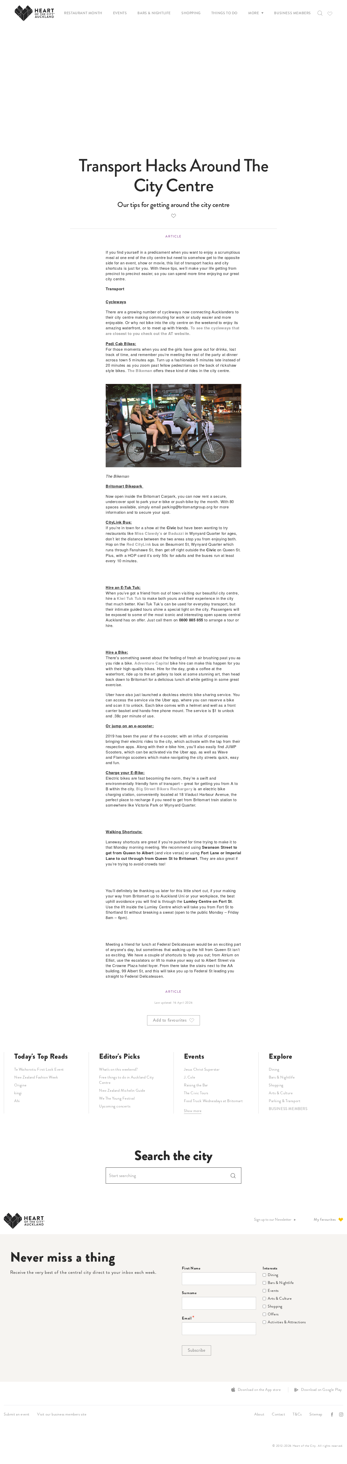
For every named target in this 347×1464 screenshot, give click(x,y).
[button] (319, 13)
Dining (274, 1069)
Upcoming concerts (114, 1106)
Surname (189, 1293)
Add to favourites (173, 215)
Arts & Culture (281, 1093)
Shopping (191, 12)
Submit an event (16, 1414)
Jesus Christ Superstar (201, 1069)
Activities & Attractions (287, 1322)
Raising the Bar (196, 1085)
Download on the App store (259, 1389)
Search (233, 1175)
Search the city (173, 1155)
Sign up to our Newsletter (272, 1219)
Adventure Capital (151, 663)
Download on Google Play (321, 1389)
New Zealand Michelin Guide (122, 1090)
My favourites (325, 1219)
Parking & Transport (284, 1101)
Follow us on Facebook (332, 1414)
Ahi (17, 1101)
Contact (278, 1414)
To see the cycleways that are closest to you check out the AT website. (173, 330)
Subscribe (196, 1350)
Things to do (224, 12)
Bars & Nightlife (154, 12)
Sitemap (315, 1414)
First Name (191, 1268)
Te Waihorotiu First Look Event (39, 1069)
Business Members (292, 12)
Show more (192, 1111)
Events (120, 12)
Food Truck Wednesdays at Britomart (213, 1101)
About (259, 1414)
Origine (20, 1085)
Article (173, 236)
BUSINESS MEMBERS (288, 1109)
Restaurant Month (83, 12)
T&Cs (297, 1414)
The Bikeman (140, 370)
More (253, 12)
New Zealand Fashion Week (36, 1077)
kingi (18, 1093)
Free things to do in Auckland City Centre (126, 1079)
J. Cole (189, 1077)
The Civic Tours (196, 1093)
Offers (273, 1314)
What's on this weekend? (118, 1069)
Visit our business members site (62, 1414)
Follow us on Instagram (341, 1414)
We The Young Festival (117, 1098)
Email (187, 1318)
